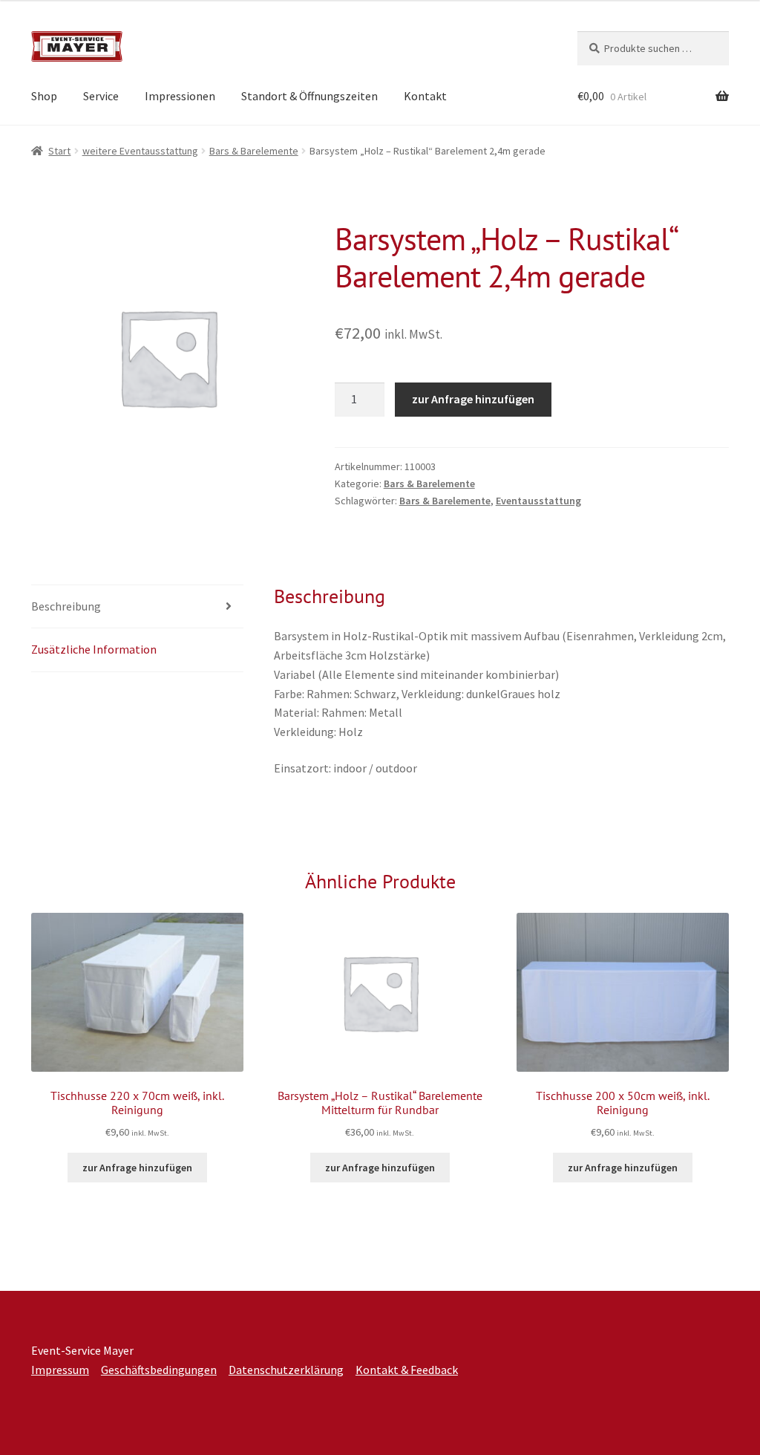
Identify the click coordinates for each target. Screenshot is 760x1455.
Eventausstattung (538, 500)
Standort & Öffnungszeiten (309, 95)
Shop (44, 95)
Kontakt (425, 95)
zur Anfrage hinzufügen (473, 398)
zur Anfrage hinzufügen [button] (137, 1167)
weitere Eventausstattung (140, 150)
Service (101, 95)
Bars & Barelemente (253, 150)
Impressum (60, 1369)
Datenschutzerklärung (286, 1369)
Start (59, 150)
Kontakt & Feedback (407, 1369)
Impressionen (180, 95)
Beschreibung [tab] (66, 606)
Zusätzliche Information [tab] (94, 649)
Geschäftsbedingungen (159, 1369)
